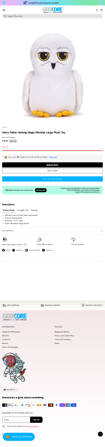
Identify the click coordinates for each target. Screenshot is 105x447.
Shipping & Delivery (62, 332)
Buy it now (52, 171)
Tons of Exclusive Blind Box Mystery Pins (55, 2)
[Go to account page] (97, 10)
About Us (5, 335)
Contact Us (6, 339)
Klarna (57, 343)
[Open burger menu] (3, 10)
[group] (8, 210)
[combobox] (52, 16)
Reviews (5, 343)
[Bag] (101, 10)
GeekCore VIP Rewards (11, 332)
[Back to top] (100, 434)
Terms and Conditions (63, 339)
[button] (101, 10)
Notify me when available (52, 179)
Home (4, 127)
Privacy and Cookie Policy (64, 335)
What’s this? (53, 157)
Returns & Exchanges (10, 347)
